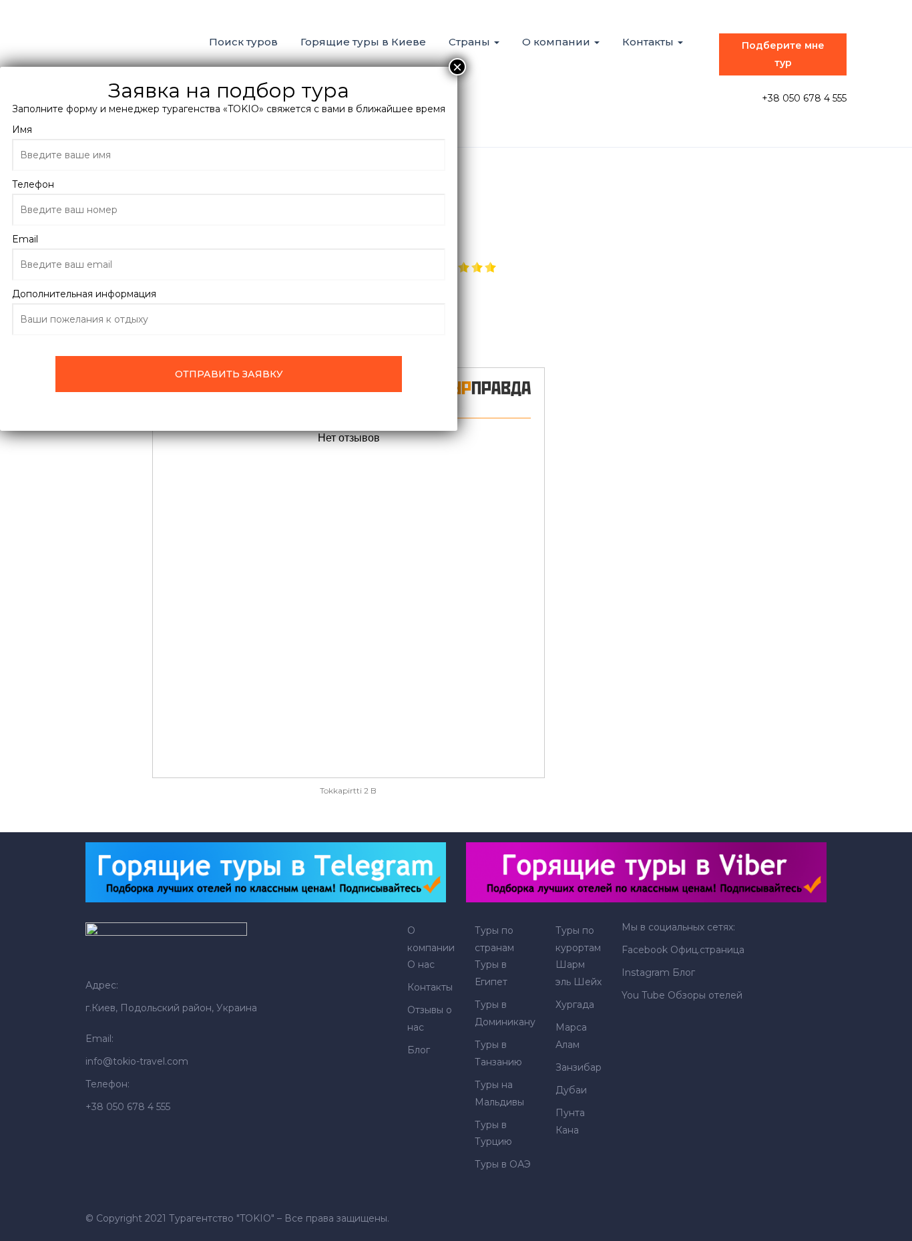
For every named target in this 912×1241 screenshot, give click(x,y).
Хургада (574, 1005)
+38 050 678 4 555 (804, 98)
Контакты (649, 41)
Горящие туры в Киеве (363, 41)
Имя (22, 130)
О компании (557, 41)
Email (25, 239)
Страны (471, 41)
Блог (418, 1050)
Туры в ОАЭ (503, 1164)
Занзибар (578, 1067)
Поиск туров (243, 41)
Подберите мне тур (783, 54)
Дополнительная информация (84, 294)
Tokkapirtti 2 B (348, 790)
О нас (421, 964)
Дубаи (571, 1090)
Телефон (33, 184)
